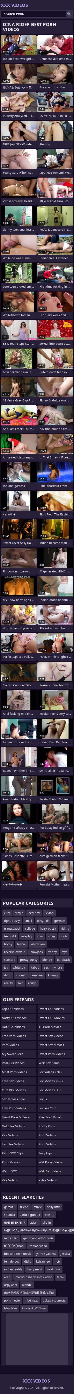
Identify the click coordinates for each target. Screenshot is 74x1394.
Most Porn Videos (14, 1072)
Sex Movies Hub (50, 1090)
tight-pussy (12, 921)
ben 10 (49, 1215)
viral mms (53, 1269)
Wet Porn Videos (50, 1162)
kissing (53, 975)
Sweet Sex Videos (51, 1036)
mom (51, 936)
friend (24, 1207)
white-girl (19, 967)
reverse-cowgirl (14, 952)
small (28, 921)
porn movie (12, 1300)
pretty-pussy (28, 960)
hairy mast (34, 1269)
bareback (63, 960)
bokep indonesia (54, 1300)
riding (65, 928)
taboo (35, 967)
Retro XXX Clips (12, 1153)
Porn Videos (10, 1045)
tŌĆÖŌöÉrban (14, 1246)
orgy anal (10, 1285)
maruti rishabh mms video (33, 1277)
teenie (21, 944)
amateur (37, 975)
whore (57, 967)
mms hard (11, 1238)
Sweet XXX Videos (51, 1009)
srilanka (9, 1215)
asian (34, 1222)
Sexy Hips (45, 1153)
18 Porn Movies (50, 1027)
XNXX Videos (48, 1180)
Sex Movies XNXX (51, 1081)
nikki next (31, 1300)
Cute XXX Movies (14, 1090)
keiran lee (43, 1261)
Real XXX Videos (13, 1063)
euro (7, 913)
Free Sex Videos (13, 1081)
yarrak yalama (46, 1254)
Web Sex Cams (49, 1063)
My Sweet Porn (12, 1054)
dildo (7, 975)
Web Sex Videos (50, 1171)
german (59, 921)
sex (46, 967)
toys (64, 952)
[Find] (69, 14)
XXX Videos (10, 1135)
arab (7, 1277)
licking (49, 913)
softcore (9, 960)
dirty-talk (43, 921)
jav (6, 967)
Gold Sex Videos (13, 1126)
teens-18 (10, 936)
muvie (38, 1207)
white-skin (38, 944)
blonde (47, 960)
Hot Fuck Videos (13, 1027)
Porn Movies (11, 1162)
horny (8, 944)
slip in (47, 1222)
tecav (60, 1277)
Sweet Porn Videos (52, 1054)
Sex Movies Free (13, 1099)
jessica (65, 1254)
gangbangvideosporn (38, 1238)
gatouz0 (9, 1207)
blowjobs (36, 952)
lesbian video (38, 1246)
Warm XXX (9, 1171)
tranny (52, 952)
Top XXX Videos (13, 1009)
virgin (19, 913)
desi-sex (34, 913)
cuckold (21, 975)
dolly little (53, 1207)
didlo (27, 1261)
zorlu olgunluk (30, 1215)
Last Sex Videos (13, 1144)
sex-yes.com (47, 1108)
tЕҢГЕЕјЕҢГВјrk (14, 1222)
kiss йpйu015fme (34, 1308)
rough (32, 983)
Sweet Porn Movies (15, 1117)
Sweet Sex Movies (51, 1045)
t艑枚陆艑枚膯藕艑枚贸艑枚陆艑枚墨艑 (29, 1293)
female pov (11, 1261)
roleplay (26, 936)
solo (20, 983)
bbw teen (10, 1308)
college (30, 928)
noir (57, 1261)
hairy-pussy (48, 928)
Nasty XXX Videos (14, 1018)
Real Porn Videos (50, 1117)
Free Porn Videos (14, 1036)
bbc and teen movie (17, 1254)
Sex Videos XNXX (50, 1072)
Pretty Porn (47, 1126)
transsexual (12, 928)
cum (40, 936)
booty (63, 936)
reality (8, 983)
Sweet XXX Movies (52, 1018)
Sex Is (43, 1099)
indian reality (13, 1269)
